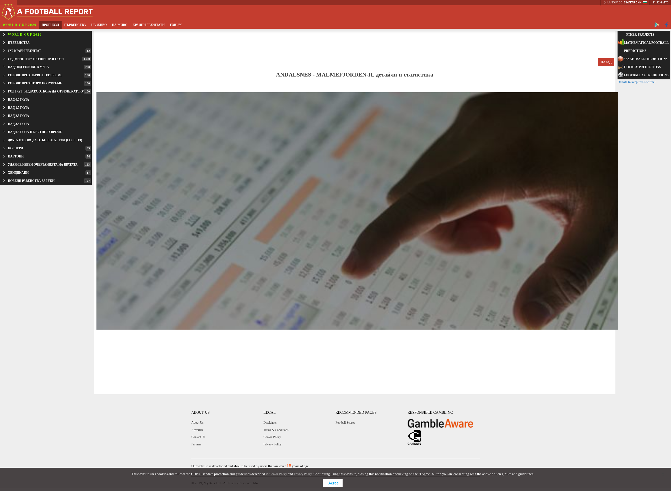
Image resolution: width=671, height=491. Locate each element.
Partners (196, 444)
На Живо (99, 25)
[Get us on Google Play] (657, 25)
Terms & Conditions (276, 430)
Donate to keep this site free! (637, 82)
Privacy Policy (272, 444)
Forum (176, 25)
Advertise (197, 430)
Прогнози (50, 25)
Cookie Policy (272, 437)
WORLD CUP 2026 (19, 25)
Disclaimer (270, 422)
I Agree (333, 483)
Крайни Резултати (149, 25)
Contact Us (198, 437)
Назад (606, 62)
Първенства (75, 25)
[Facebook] (666, 25)
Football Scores (345, 422)
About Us (197, 422)
